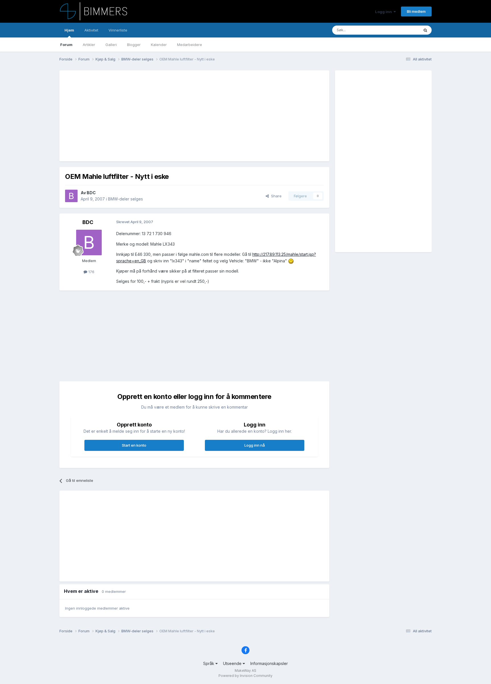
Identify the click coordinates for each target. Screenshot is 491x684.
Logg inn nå (254, 445)
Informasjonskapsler (269, 663)
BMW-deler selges (125, 198)
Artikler (89, 44)
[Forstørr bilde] (291, 260)
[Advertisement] (168, 116)
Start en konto (134, 445)
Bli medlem (416, 11)
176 (90, 271)
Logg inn (384, 11)
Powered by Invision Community (245, 675)
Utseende (233, 663)
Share (275, 196)
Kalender (159, 44)
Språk (209, 663)
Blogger (134, 44)
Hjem (69, 30)
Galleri (111, 44)
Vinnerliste (118, 30)
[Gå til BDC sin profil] (71, 196)
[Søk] (425, 30)
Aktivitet (91, 30)
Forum (66, 44)
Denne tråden (400, 30)
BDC (91, 192)
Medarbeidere (189, 44)
